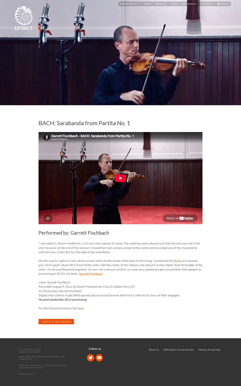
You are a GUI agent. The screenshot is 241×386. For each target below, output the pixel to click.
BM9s (177, 260)
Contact (206, 3)
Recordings (189, 3)
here (81, 308)
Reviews (161, 3)
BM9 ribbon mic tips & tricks (179, 349)
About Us (154, 349)
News (147, 3)
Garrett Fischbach (91, 273)
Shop (174, 3)
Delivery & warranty (209, 349)
